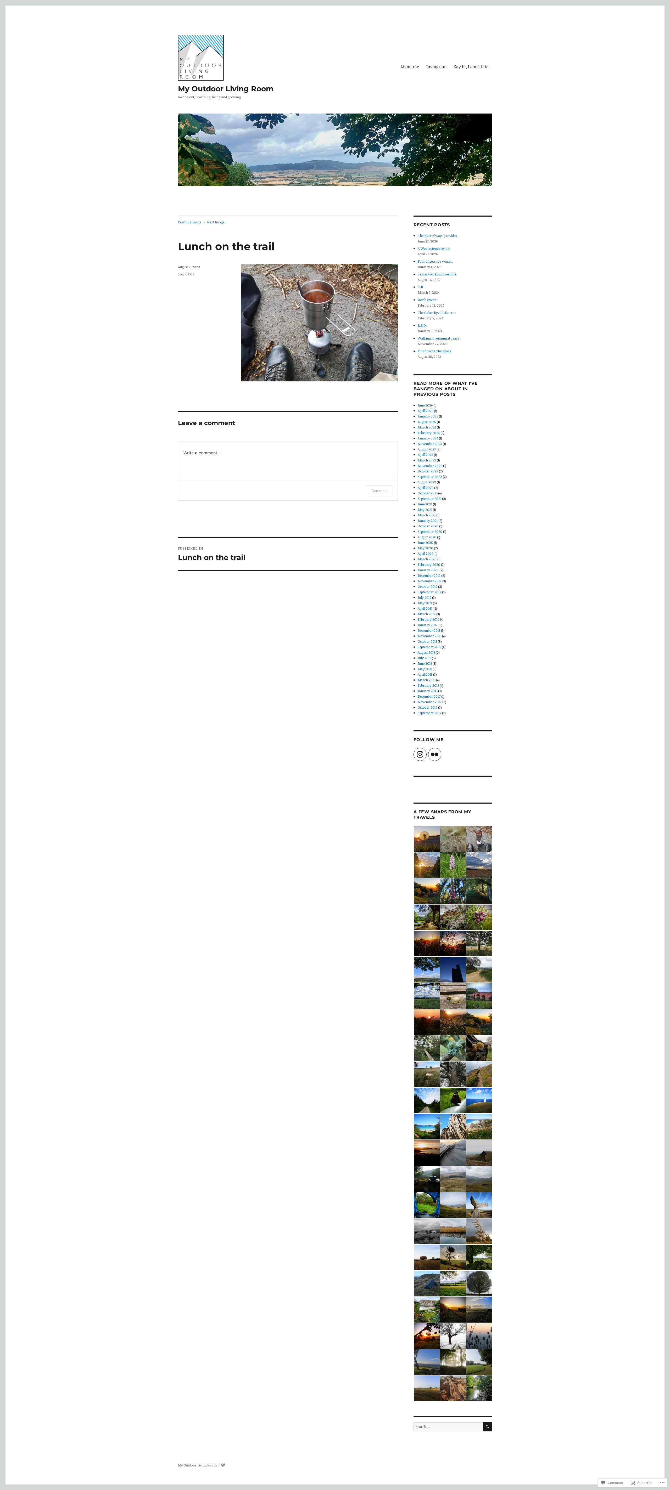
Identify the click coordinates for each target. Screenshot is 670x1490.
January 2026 (428, 416)
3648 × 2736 (186, 274)
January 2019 (428, 625)
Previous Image (189, 222)
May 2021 (425, 509)
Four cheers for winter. (435, 261)
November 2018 (429, 636)
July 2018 (424, 658)
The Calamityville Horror (437, 312)
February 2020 (429, 564)
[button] (427, 839)
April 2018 (425, 674)
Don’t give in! (427, 299)
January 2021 (428, 520)
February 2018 (428, 685)
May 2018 (425, 669)
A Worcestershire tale (434, 248)
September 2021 (429, 498)
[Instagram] (420, 754)
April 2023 (425, 454)
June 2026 (425, 405)
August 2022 (427, 482)
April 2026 (425, 410)
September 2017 (429, 712)
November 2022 (430, 465)
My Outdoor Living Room (225, 88)
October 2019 (427, 586)
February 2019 (428, 619)
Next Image (215, 222)
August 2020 (427, 537)
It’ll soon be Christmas (434, 351)
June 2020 (425, 542)
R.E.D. (422, 325)
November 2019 (430, 581)
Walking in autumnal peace (438, 338)
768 (420, 287)
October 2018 (427, 641)
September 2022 (430, 476)
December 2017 (429, 696)
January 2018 (427, 690)
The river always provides (437, 235)
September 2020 (430, 531)
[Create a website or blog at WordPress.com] (223, 1465)
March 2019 (427, 614)
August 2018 (426, 652)
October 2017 (427, 707)
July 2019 (424, 597)
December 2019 (429, 575)
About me (409, 67)
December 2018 (429, 630)
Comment (379, 490)
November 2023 (430, 443)
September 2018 (429, 647)
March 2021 (427, 515)
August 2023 (427, 449)
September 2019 (429, 592)
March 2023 (427, 460)
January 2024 (428, 438)
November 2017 (430, 701)
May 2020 (425, 548)
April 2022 (425, 487)
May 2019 (425, 603)
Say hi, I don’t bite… (473, 67)
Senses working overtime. (437, 274)
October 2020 (428, 526)
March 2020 (427, 559)
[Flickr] (434, 754)
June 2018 (425, 663)
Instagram (436, 67)
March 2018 (426, 680)
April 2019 (425, 608)
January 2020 (428, 570)
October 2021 (427, 493)
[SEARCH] (487, 1426)
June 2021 (425, 504)
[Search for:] (448, 1426)
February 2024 (429, 432)
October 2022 (428, 471)
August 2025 (427, 421)
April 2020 (426, 553)
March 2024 (427, 427)
